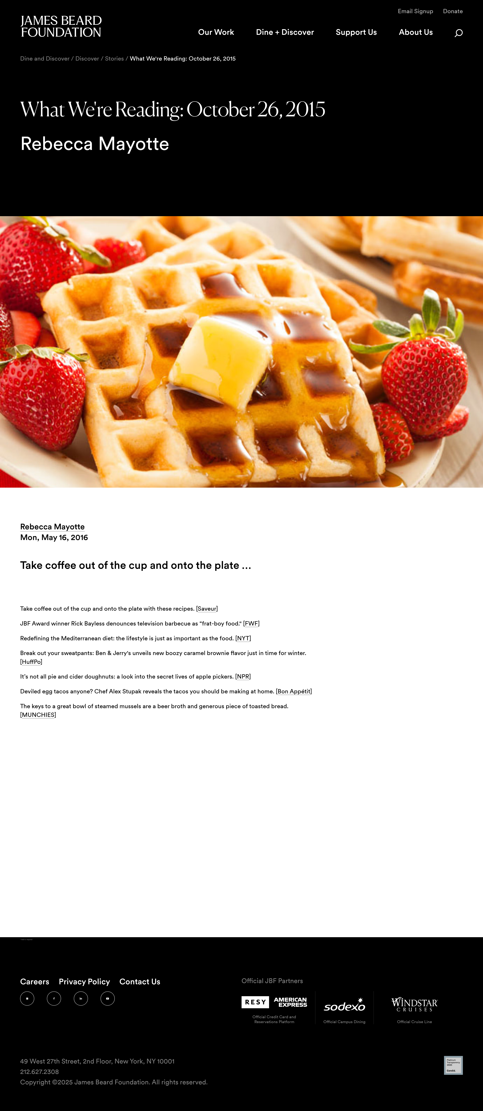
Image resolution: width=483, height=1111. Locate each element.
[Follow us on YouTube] (107, 998)
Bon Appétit (294, 691)
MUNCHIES (38, 714)
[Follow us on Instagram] (27, 998)
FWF (251, 623)
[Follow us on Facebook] (54, 998)
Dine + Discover (285, 32)
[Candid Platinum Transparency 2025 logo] (453, 1074)
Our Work (216, 32)
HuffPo (31, 661)
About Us (416, 32)
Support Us (356, 32)
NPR (243, 676)
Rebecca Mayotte (52, 526)
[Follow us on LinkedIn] (81, 998)
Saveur (207, 608)
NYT (243, 638)
